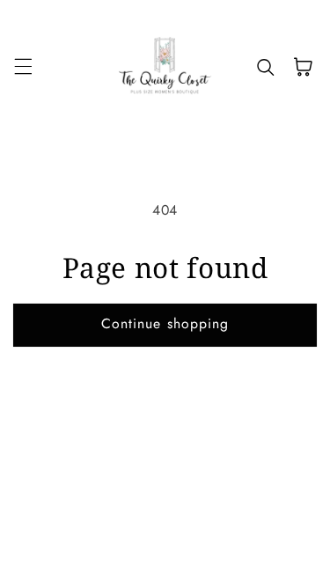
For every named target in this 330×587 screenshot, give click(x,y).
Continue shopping (165, 323)
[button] (23, 67)
